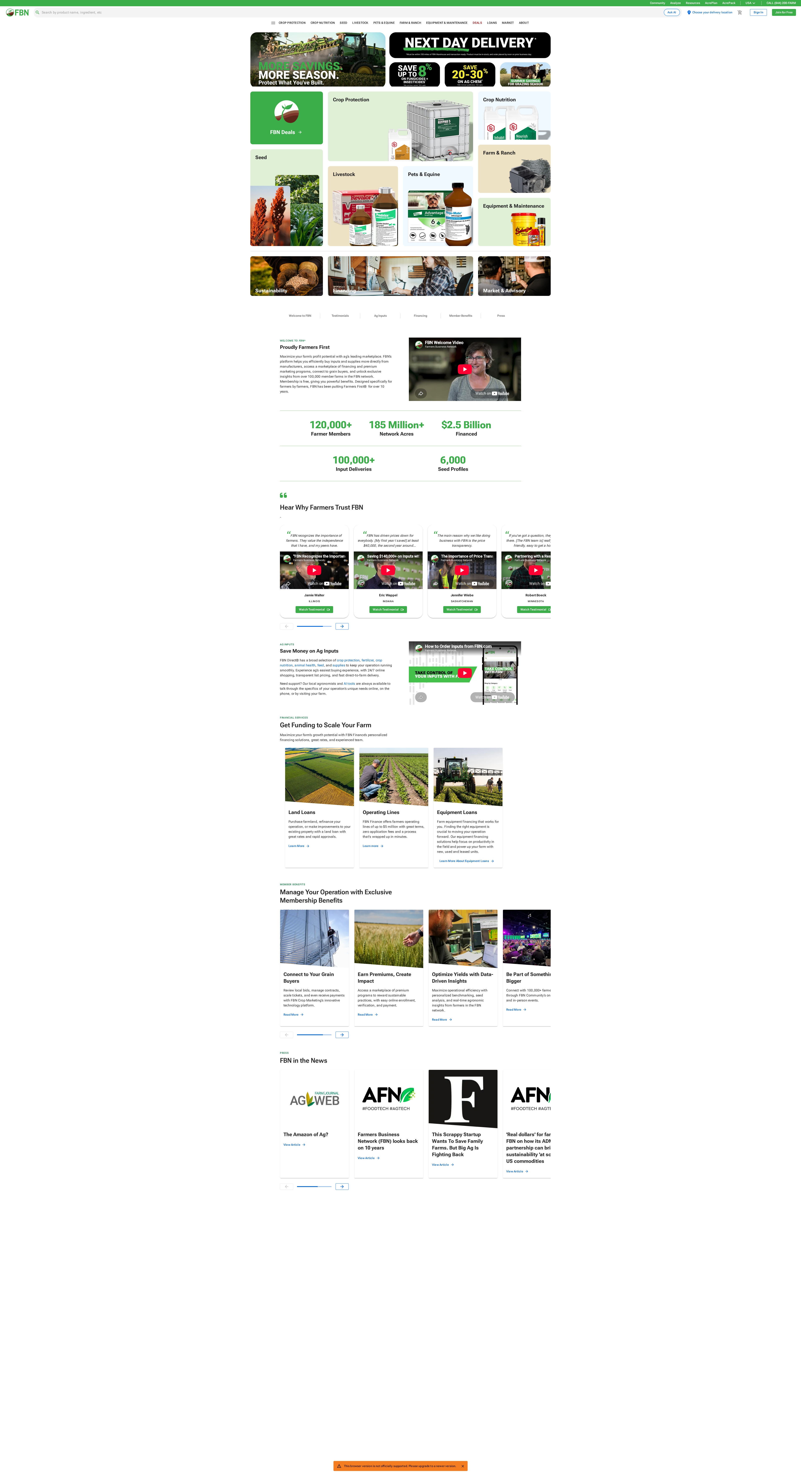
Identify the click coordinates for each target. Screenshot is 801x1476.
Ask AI (672, 12)
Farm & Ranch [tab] (410, 22)
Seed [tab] (343, 22)
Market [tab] (508, 22)
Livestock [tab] (360, 22)
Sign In (758, 12)
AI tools (349, 684)
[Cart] (740, 12)
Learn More (296, 846)
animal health (305, 665)
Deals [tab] (477, 22)
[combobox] (352, 12)
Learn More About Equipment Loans (464, 861)
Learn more (371, 846)
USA (748, 3)
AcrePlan (711, 3)
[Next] (342, 626)
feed (320, 665)
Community (657, 3)
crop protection (348, 660)
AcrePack (728, 3)
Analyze (675, 3)
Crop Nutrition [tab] (323, 22)
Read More (290, 1014)
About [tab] (524, 22)
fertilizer (368, 660)
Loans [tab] (492, 22)
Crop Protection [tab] (292, 22)
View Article (291, 1144)
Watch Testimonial (312, 609)
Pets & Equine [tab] (384, 22)
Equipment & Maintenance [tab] (447, 22)
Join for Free (784, 12)
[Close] (463, 1466)
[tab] (300, 316)
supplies (338, 665)
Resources (693, 3)
